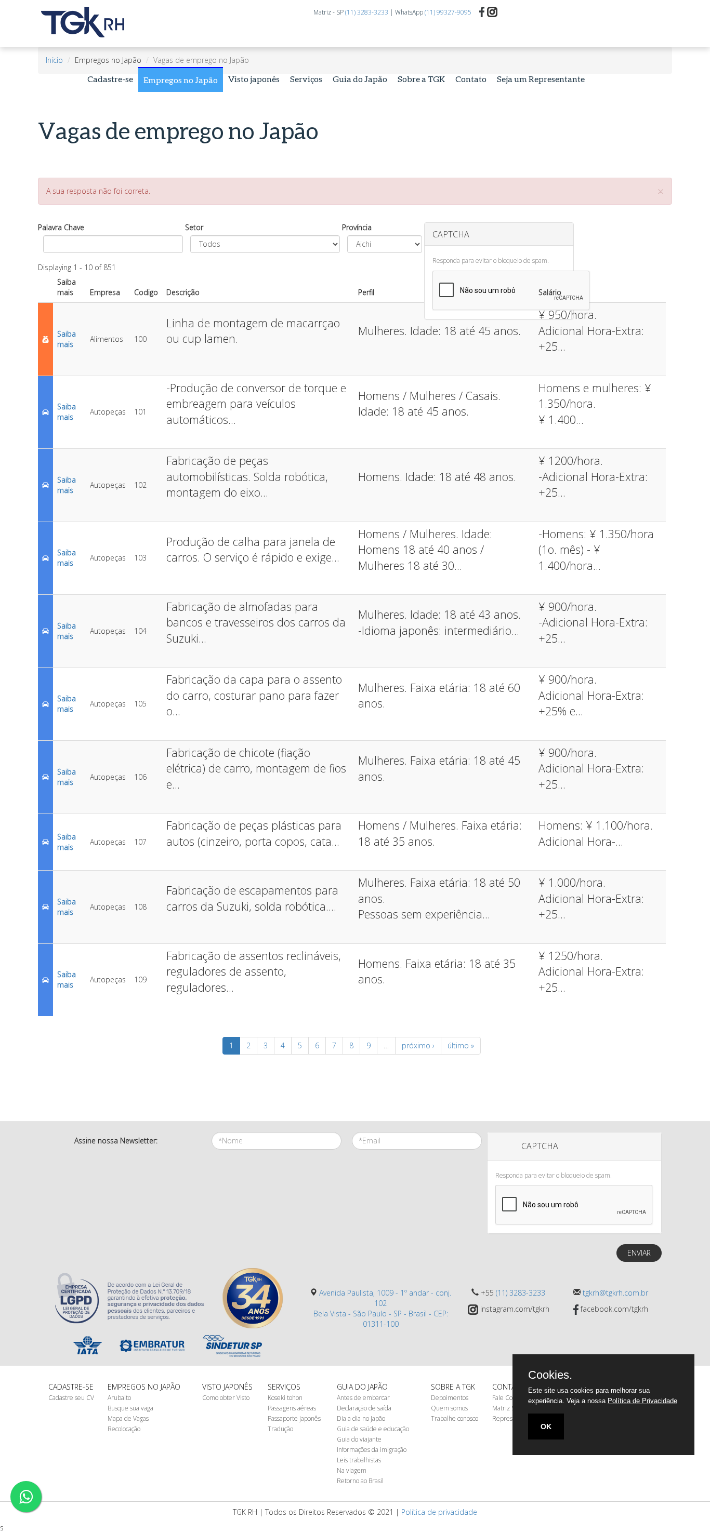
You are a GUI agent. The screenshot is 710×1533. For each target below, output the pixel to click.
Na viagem (351, 1470)
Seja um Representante (541, 79)
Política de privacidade (439, 1512)
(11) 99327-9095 (448, 12)
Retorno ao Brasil (360, 1480)
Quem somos (449, 1408)
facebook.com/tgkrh (613, 1309)
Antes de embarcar (363, 1397)
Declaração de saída (364, 1408)
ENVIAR (639, 1253)
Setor (194, 227)
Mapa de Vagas (128, 1418)
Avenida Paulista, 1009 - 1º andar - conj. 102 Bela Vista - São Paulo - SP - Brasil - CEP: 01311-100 (382, 1308)
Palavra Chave (61, 227)
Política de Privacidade (642, 1401)
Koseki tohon (285, 1397)
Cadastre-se (110, 79)
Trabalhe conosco (454, 1418)
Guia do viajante (359, 1439)
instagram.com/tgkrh (513, 1309)
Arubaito (119, 1397)
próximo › (418, 1045)
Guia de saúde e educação (373, 1428)
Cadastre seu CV (71, 1397)
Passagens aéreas (292, 1408)
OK (546, 1426)
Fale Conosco (510, 1397)
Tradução (280, 1428)
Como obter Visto (225, 1397)
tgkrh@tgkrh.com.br (615, 1293)
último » (461, 1045)
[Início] (87, 22)
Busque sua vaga (130, 1408)
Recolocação (124, 1428)
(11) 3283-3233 (366, 12)
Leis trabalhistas (359, 1460)
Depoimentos (449, 1397)
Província (357, 227)
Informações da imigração (371, 1449)
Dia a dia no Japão (361, 1418)
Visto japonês (254, 79)
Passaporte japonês (294, 1418)
